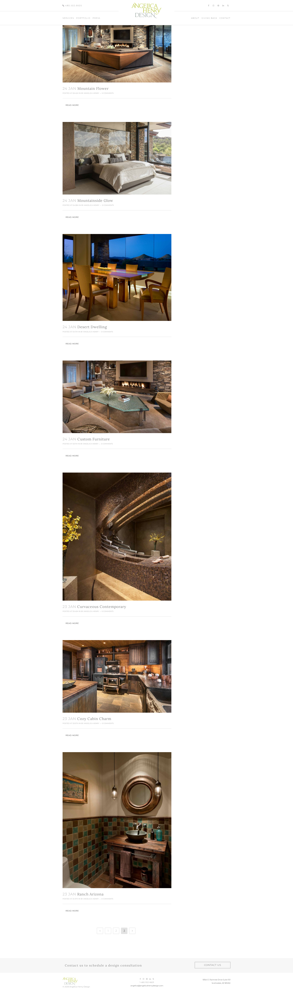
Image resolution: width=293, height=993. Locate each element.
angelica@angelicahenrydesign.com (146, 985)
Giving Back (209, 18)
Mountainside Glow (95, 200)
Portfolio (83, 18)
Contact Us (212, 965)
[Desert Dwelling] (117, 277)
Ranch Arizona (90, 894)
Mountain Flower (93, 88)
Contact (224, 18)
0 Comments (108, 93)
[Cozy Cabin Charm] (117, 676)
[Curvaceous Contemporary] (117, 536)
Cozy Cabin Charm (94, 718)
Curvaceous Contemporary (101, 606)
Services (68, 18)
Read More (72, 105)
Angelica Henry (91, 93)
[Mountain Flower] (117, 46)
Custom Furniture (93, 439)
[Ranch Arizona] (117, 820)
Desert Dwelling (92, 327)
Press (96, 18)
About (195, 18)
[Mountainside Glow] (117, 158)
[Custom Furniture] (117, 397)
